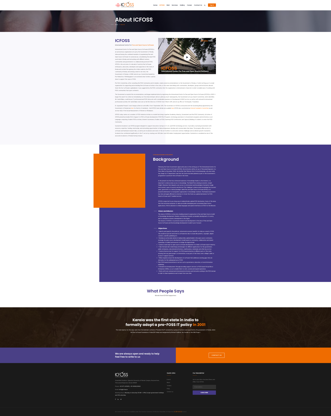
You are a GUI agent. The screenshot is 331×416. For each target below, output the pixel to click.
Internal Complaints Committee (199, 108)
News (168, 382)
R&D (168, 5)
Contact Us (217, 355)
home (116, 25)
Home (155, 5)
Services (175, 5)
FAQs (168, 389)
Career (189, 5)
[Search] (204, 5)
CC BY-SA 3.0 (178, 412)
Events (169, 379)
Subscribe (204, 393)
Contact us (198, 5)
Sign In (212, 5)
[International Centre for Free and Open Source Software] (127, 5)
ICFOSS (162, 5)
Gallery (182, 5)
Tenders (169, 386)
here (132, 108)
